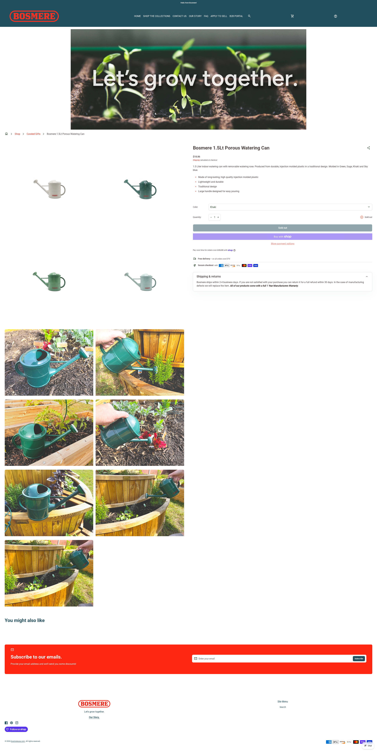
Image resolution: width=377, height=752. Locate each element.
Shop (17, 134)
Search (283, 707)
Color (195, 207)
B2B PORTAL (236, 16)
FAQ (206, 16)
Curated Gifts (33, 134)
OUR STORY (195, 16)
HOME (137, 16)
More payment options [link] (282, 243)
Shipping (196, 160)
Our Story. (94, 717)
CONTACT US (180, 16)
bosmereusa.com (18, 741)
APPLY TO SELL (219, 16)
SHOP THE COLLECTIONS (156, 16)
